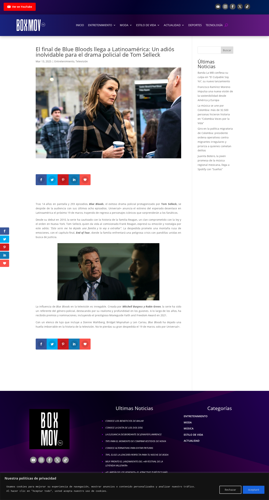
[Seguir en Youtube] (218, 7)
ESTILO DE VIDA (193, 434)
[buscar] (226, 25)
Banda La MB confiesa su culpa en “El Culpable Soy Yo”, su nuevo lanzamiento (214, 77)
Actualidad (172, 25)
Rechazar (230, 489)
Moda (124, 25)
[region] (134, 486)
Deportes (195, 25)
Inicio (80, 25)
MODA (188, 422)
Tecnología (214, 25)
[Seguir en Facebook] (233, 7)
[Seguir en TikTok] (247, 7)
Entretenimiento (100, 25)
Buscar (227, 50)
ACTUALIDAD (191, 440)
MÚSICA (188, 428)
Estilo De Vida (146, 25)
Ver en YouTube (22, 6)
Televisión (82, 61)
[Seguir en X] (240, 7)
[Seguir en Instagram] (225, 7)
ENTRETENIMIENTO (196, 416)
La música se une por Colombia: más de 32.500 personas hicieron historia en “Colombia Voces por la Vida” (214, 114)
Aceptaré (253, 489)
